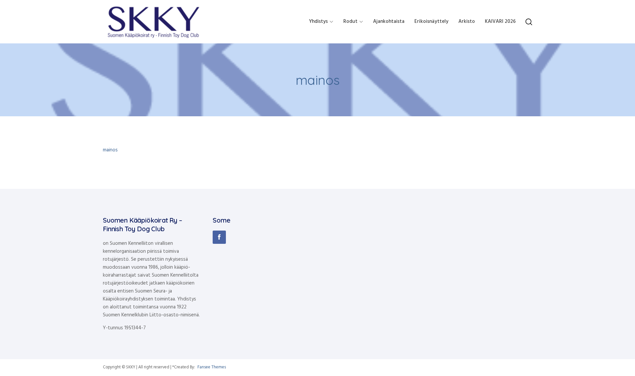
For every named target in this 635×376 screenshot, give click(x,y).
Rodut (350, 22)
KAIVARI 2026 (500, 22)
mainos (110, 150)
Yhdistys (318, 22)
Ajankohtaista (388, 22)
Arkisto (466, 22)
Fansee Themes (211, 367)
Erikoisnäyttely (431, 22)
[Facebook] (219, 237)
